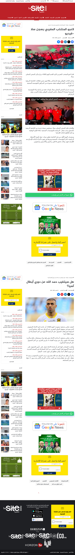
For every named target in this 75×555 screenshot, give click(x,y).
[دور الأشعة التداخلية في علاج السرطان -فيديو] (5, 183)
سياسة (51, 18)
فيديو (24, 18)
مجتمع (56, 18)
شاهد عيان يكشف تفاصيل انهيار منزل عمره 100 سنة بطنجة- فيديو (16, 162)
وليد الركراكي (49, 266)
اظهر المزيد (11, 108)
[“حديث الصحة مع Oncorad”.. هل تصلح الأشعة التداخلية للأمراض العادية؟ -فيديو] (5, 169)
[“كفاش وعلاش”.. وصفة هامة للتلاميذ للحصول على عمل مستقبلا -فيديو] (5, 142)
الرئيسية (63, 18)
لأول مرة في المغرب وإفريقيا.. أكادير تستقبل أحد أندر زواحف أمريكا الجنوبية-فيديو (16, 156)
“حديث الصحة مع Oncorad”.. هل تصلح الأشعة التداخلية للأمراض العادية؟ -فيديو (16, 170)
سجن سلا (51, 262)
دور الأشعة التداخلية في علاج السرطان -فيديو (16, 182)
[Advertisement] (49, 155)
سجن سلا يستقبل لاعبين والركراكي (36, 262)
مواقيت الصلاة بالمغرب (54, 552)
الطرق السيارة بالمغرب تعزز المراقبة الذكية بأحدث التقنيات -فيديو (12, 136)
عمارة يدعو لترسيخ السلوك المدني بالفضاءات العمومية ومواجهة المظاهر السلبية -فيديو (16, 197)
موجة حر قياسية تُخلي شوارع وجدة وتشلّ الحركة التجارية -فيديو (16, 176)
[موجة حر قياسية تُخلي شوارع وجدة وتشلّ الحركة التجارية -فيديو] (5, 177)
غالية (19, 18)
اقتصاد (46, 18)
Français (10, 18)
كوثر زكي (64, 38)
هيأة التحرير (71, 552)
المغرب (59, 262)
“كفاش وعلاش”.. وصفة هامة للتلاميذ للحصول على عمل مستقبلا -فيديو (16, 142)
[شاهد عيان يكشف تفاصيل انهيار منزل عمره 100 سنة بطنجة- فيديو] (5, 163)
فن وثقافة (29, 18)
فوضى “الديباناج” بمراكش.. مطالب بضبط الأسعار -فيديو (17, 189)
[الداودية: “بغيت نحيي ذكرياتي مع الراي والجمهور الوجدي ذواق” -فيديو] (5, 149)
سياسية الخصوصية (64, 552)
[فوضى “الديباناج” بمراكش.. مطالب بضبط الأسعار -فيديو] (5, 190)
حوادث (41, 18)
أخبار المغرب (67, 262)
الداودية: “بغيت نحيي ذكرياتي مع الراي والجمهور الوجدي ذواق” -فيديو (16, 148)
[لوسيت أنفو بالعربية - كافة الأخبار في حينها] (37, 9)
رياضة (36, 18)
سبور (15, 18)
